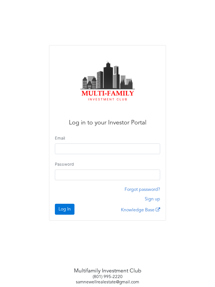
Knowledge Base (138, 210)
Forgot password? (142, 190)
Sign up (152, 199)
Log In (65, 209)
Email (60, 138)
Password (64, 164)
